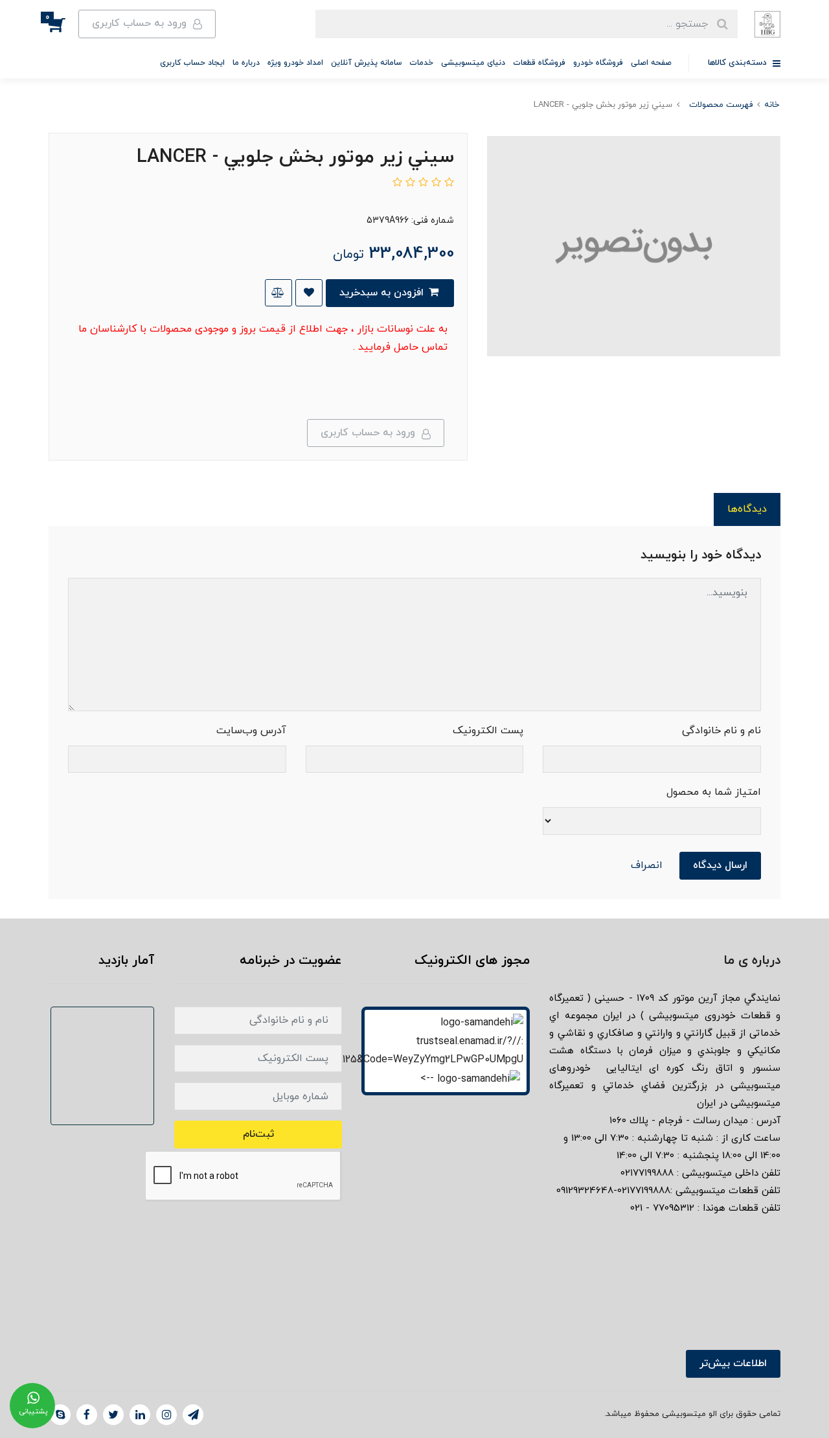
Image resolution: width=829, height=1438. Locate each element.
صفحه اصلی (651, 63)
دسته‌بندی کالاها (738, 63)
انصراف (647, 865)
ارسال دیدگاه (720, 865)
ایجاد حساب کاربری (192, 63)
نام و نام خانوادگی (721, 731)
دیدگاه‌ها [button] (747, 509)
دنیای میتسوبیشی (473, 63)
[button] (63, 24)
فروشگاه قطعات (539, 63)
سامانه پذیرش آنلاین (366, 63)
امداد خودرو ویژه (295, 63)
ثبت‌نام (258, 1134)
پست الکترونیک (488, 731)
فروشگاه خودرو (598, 63)
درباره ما (246, 63)
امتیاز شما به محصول (713, 792)
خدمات (421, 63)
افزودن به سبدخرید (383, 293)
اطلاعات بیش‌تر (733, 1363)
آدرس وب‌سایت (251, 731)
